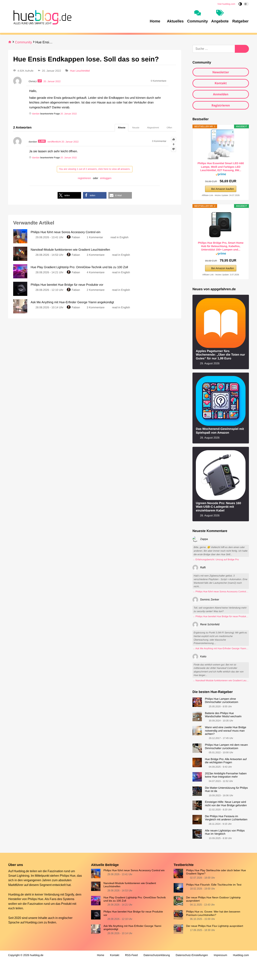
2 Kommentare (95, 290)
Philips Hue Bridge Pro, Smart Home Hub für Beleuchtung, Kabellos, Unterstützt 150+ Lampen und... (220, 246)
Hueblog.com (34, 922)
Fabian (76, 237)
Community (23, 42)
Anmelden (220, 94)
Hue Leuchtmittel (80, 70)
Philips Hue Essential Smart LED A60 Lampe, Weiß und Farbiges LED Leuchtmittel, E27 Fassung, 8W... (221, 166)
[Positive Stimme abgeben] (173, 139)
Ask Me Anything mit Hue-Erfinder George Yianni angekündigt (132, 927)
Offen (169, 127)
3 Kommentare (95, 254)
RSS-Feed (131, 955)
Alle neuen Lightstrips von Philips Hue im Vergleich (225, 832)
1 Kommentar (95, 237)
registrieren (84, 178)
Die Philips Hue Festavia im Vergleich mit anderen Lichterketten (226, 818)
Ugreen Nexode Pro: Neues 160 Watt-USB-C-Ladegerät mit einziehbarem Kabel (218, 506)
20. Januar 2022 (68, 113)
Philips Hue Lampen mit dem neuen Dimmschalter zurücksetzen (226, 746)
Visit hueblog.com (226, 4)
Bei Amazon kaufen (222, 188)
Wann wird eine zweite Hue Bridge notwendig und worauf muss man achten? (225, 731)
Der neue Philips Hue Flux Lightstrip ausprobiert (214, 925)
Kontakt (221, 83)
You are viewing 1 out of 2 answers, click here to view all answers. (94, 169)
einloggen (106, 178)
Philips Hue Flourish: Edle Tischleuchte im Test (213, 884)
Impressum (220, 955)
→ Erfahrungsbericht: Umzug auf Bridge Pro (215, 559)
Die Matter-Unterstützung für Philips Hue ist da (226, 789)
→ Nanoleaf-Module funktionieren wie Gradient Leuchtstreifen (220, 680)
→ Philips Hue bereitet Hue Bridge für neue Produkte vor (220, 616)
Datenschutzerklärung (157, 955)
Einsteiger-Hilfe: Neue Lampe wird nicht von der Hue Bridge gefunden (226, 804)
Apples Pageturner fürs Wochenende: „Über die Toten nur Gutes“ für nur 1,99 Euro (220, 354)
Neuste (135, 127)
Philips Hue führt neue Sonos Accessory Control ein (134, 870)
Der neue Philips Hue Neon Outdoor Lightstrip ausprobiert (213, 899)
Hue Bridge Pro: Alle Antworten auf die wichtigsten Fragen (226, 761)
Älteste (121, 127)
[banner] (41, 16)
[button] (69, 195)
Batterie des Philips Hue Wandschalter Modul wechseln (223, 715)
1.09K (42, 141)
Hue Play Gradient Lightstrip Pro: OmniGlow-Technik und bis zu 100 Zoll (134, 899)
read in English (119, 237)
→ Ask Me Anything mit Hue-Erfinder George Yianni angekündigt (220, 648)
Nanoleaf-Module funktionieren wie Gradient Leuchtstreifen (129, 885)
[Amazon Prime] (221, 175)
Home (100, 955)
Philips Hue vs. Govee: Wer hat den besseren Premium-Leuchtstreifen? (213, 913)
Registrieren (220, 105)
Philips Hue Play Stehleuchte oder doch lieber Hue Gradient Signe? (216, 872)
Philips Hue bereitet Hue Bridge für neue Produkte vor (133, 913)
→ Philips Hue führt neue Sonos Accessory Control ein (220, 591)
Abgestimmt (153, 127)
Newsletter (220, 72)
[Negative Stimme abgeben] (173, 149)
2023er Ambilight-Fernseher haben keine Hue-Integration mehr (226, 775)
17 (39, 81)
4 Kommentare (95, 272)
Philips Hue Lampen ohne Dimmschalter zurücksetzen (221, 700)
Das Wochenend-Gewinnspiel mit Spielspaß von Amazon (220, 430)
